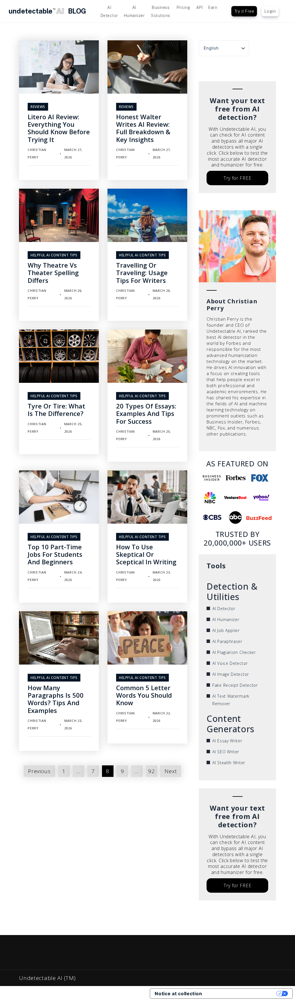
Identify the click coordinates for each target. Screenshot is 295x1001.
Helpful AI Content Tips (54, 255)
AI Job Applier (226, 630)
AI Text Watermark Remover (230, 699)
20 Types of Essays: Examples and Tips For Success (146, 413)
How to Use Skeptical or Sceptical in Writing (146, 554)
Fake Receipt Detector (235, 685)
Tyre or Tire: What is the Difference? (56, 410)
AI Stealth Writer (228, 762)
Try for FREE (237, 178)
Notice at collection (178, 993)
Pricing (183, 7)
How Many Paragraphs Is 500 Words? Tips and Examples (56, 699)
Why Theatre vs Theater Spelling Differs (53, 273)
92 (151, 771)
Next (170, 771)
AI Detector (223, 608)
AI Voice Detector (230, 663)
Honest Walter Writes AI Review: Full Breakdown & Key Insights (143, 128)
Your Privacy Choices (242, 993)
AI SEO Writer (225, 751)
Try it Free (244, 11)
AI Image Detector (230, 674)
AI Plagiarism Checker (234, 652)
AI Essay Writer (227, 740)
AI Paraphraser (227, 641)
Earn (212, 7)
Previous (39, 771)
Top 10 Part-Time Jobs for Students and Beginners (55, 554)
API (199, 7)
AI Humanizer (225, 619)
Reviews (38, 106)
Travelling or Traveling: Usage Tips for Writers (142, 273)
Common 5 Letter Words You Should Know (144, 695)
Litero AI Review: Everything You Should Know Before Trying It (59, 128)
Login (270, 11)
